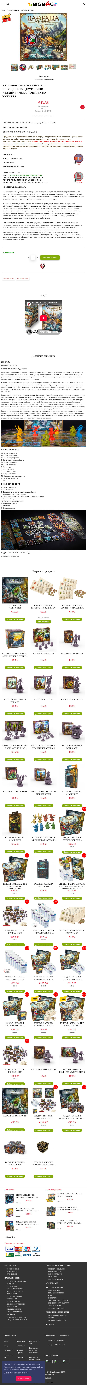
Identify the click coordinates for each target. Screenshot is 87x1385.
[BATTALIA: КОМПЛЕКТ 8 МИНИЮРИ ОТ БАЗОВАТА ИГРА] (43, 835)
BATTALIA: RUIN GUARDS (15, 791)
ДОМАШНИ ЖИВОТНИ (56, 1293)
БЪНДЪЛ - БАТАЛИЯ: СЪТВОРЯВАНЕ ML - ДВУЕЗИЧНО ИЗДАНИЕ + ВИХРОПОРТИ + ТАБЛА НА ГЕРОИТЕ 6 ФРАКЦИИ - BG (43, 1025)
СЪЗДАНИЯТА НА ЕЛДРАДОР (58, 1300)
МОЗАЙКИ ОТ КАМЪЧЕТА (57, 1320)
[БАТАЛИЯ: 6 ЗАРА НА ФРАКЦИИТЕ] (43, 882)
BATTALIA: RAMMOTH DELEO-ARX (72, 747)
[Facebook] (47, 1349)
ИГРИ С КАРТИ (12, 1299)
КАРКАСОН (11, 1314)
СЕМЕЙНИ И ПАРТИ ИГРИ (16, 1304)
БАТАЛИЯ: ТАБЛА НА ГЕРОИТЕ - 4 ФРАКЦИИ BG (72, 606)
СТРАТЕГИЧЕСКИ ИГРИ (15, 1289)
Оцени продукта (44, 76)
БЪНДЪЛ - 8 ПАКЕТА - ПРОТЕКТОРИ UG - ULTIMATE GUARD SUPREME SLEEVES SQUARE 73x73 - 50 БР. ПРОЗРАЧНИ (15, 978)
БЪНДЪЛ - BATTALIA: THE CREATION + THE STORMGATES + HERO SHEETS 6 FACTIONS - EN (72, 1025)
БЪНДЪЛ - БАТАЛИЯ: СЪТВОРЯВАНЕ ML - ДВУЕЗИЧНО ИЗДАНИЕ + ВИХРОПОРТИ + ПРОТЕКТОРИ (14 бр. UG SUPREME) (72, 978)
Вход (5, 1346)
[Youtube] (62, 1349)
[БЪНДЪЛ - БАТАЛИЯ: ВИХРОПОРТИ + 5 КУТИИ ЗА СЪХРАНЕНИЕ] (72, 1113)
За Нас (6, 1341)
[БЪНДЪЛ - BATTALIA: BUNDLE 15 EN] (15, 1067)
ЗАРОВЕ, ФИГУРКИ (55, 1271)
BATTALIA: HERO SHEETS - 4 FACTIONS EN (72, 931)
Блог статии (21, 1357)
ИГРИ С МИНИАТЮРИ (14, 1296)
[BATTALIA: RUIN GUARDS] (15, 789)
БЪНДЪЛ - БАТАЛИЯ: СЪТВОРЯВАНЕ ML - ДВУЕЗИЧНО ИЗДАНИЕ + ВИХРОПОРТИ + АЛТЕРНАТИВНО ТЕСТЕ (15, 1025)
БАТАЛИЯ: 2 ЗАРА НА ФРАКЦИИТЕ (72, 793)
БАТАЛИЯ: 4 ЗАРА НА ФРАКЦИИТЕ (15, 839)
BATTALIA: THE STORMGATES (15, 606)
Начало (3, 10)
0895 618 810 (60, 1345)
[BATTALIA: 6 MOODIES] (43, 651)
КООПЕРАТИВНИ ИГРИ (15, 1291)
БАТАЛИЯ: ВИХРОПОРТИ (15, 1116)
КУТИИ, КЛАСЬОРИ (55, 1274)
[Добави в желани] (81, 251)
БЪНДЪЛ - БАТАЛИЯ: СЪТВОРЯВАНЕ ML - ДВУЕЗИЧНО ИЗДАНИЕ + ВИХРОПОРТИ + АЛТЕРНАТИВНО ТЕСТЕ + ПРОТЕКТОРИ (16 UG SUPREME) (43, 978)
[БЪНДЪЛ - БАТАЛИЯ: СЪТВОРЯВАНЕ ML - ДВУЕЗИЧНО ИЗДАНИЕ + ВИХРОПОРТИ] (72, 835)
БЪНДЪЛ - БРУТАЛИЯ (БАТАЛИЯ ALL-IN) (43, 1117)
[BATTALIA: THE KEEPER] (72, 651)
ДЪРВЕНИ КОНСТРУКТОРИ (57, 1315)
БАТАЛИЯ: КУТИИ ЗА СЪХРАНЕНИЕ (15, 1163)
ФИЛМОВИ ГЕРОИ (54, 1305)
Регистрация (8, 1350)
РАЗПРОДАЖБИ (12, 1271)
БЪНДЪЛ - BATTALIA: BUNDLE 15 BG (15, 931)
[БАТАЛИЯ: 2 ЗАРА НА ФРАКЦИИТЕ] (72, 789)
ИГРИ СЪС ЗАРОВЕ (13, 1301)
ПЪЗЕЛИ (51, 1318)
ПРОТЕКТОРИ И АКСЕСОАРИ (58, 1266)
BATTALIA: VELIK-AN (43, 699)
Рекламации (21, 1346)
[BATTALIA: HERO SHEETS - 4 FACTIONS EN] (72, 928)
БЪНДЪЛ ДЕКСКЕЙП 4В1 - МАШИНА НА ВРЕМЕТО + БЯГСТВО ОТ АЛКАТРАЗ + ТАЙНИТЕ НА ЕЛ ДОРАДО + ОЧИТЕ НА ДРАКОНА (27, 1223)
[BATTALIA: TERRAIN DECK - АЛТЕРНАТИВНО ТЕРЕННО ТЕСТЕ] (15, 651)
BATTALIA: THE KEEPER (72, 653)
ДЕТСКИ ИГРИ (12, 1306)
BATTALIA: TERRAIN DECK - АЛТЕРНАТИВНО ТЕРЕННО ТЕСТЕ (15, 655)
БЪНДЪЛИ (10, 1284)
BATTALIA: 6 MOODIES (43, 653)
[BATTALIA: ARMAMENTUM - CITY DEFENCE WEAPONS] (43, 743)
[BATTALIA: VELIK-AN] (43, 697)
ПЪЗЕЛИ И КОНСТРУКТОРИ (58, 1312)
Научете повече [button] (21, 1373)
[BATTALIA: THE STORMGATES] (15, 603)
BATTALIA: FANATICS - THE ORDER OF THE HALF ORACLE (15, 747)
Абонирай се (10, 1237)
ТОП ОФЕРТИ (10, 1266)
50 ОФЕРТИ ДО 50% (13, 1269)
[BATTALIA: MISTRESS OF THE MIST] (15, 697)
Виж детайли (43, 621)
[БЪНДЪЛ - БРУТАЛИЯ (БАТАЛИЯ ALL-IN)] (43, 1113)
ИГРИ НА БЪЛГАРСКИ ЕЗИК (16, 1281)
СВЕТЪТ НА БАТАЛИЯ (27, 10)
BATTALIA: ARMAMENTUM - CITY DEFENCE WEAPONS (43, 747)
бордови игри (9, 278)
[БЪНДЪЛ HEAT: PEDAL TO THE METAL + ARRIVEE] (51, 1198)
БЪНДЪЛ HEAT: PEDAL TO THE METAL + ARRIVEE (69, 1195)
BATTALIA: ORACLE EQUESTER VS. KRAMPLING (72, 1071)
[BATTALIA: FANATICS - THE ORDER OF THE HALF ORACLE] (15, 743)
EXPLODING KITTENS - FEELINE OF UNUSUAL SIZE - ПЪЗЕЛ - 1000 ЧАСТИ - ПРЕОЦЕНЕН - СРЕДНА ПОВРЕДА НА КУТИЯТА (28, 1210)
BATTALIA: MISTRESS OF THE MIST (15, 701)
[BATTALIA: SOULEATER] (72, 697)
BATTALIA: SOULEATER (72, 699)
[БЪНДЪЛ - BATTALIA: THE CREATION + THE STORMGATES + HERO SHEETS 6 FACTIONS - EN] (72, 1021)
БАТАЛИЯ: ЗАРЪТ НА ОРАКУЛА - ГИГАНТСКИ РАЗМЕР (43, 1164)
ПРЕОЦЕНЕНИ (12, 1274)
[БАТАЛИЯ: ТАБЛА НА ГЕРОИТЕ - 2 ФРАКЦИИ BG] (43, 596)
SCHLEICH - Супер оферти (56, 1308)
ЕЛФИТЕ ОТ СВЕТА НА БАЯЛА (58, 1303)
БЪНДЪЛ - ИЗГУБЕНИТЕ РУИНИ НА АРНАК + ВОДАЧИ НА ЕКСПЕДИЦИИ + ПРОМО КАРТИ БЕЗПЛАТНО (69, 1222)
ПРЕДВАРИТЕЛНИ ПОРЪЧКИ (17, 1320)
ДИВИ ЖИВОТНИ (54, 1290)
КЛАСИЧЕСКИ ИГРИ (14, 1309)
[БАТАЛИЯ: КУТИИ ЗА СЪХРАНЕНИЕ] (15, 1160)
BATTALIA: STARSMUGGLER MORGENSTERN (43, 793)
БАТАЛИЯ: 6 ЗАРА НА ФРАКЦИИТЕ (43, 885)
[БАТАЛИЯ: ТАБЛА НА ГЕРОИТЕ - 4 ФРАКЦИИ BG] (72, 599)
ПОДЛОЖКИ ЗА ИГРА (55, 1279)
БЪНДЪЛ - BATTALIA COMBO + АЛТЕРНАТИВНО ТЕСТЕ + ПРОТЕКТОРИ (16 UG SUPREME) (72, 886)
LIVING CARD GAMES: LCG (16, 1317)
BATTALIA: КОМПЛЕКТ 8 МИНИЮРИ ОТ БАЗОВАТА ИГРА (44, 839)
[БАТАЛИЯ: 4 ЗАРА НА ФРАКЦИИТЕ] (15, 835)
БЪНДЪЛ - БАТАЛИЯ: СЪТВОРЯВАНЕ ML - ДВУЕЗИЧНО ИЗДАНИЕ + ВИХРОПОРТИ (72, 839)
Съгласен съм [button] (24, 1379)
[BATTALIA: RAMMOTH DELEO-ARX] (72, 743)
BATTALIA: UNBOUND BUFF (43, 1069)
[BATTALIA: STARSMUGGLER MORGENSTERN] (43, 789)
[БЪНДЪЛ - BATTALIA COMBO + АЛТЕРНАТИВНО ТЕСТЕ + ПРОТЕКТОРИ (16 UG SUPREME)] (72, 882)
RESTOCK (50, 1324)
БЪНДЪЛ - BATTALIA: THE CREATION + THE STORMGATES (15, 886)
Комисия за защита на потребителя (33, 1350)
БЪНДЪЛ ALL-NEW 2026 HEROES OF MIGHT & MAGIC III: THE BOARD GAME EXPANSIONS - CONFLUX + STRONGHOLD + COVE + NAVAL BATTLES (69, 1209)
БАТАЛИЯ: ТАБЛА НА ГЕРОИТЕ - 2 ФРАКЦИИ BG (43, 606)
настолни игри (22, 278)
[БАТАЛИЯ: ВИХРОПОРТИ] (15, 1113)
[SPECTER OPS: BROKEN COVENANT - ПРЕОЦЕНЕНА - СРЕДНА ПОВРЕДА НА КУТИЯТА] (10, 1199)
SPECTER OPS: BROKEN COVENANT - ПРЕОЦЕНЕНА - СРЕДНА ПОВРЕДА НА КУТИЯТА (28, 1196)
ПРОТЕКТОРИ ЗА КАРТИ (56, 1269)
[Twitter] (52, 1349)
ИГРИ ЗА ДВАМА (13, 1286)
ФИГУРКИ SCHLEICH (55, 1287)
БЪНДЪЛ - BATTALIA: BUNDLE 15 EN (15, 1071)
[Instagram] (57, 1349)
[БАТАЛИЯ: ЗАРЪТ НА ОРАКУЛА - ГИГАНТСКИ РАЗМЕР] (43, 1160)
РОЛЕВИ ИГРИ (12, 1294)
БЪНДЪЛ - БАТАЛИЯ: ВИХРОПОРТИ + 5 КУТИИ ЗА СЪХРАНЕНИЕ (72, 1117)
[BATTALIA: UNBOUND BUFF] (43, 1067)
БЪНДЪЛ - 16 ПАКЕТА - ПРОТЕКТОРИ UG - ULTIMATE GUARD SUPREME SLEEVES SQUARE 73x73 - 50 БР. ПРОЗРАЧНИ (43, 932)
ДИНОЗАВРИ (52, 1298)
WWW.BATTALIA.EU (9, 365)
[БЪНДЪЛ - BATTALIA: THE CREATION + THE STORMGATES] (15, 882)
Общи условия (22, 1341)
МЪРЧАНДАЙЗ (52, 1283)
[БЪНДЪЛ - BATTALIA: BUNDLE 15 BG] (15, 928)
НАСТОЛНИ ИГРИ (13, 10)
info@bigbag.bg (59, 1340)
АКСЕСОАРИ (52, 1276)
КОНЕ (50, 1295)
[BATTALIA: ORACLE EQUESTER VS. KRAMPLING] (72, 1067)
